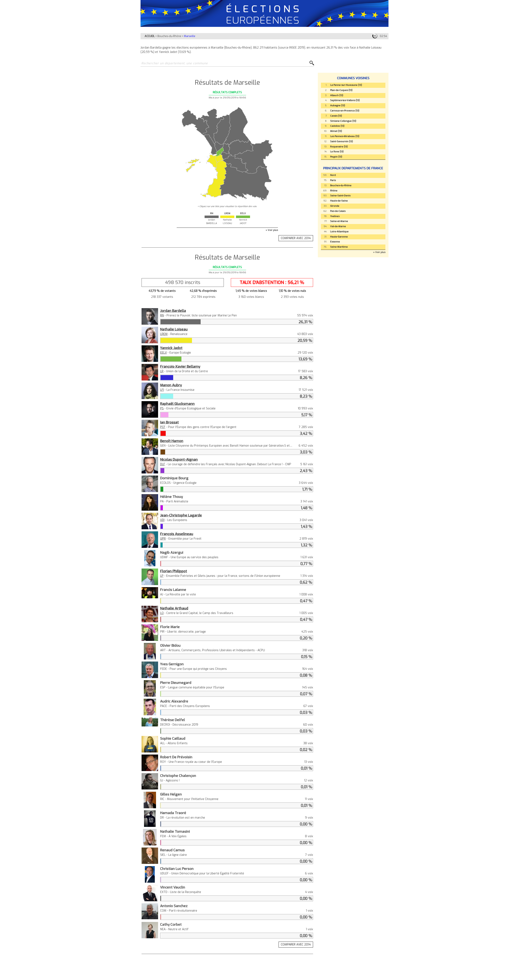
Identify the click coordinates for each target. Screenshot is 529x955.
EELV (163, 353)
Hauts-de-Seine (339, 200)
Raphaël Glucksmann (177, 403)
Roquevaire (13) (339, 146)
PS (162, 408)
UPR (163, 539)
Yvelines (335, 216)
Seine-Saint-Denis (340, 195)
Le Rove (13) (337, 151)
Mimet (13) (336, 131)
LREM (164, 334)
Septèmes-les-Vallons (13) (345, 100)
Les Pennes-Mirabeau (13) (344, 136)
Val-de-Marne (338, 226)
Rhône (333, 190)
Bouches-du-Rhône (169, 36)
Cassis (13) (336, 115)
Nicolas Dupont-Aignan (179, 459)
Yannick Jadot (171, 348)
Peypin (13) (336, 156)
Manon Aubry (171, 385)
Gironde (334, 205)
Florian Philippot (173, 571)
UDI (162, 520)
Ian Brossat (169, 422)
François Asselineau (176, 534)
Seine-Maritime (339, 246)
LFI (162, 390)
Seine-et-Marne (339, 221)
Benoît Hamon (171, 441)
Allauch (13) (336, 95)
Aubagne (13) (337, 105)
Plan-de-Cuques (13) (341, 90)
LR (161, 371)
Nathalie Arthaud (174, 608)
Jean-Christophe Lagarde (181, 515)
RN (162, 315)
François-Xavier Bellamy (180, 366)
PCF (162, 427)
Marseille (189, 36)
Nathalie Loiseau (174, 329)
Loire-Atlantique (339, 231)
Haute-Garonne (339, 236)
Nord (333, 175)
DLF (162, 464)
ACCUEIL (150, 36)
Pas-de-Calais (338, 211)
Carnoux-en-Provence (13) (344, 110)
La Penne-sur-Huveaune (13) (346, 85)
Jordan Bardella (173, 310)
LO (162, 613)
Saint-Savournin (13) (341, 141)
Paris (333, 180)
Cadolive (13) (337, 126)
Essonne (335, 241)
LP (161, 576)
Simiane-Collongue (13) (343, 121)
